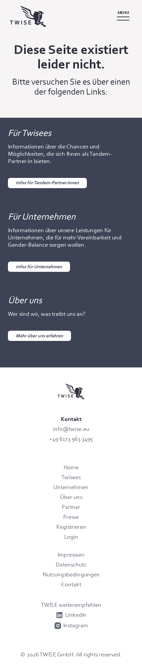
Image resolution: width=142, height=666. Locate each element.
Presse (71, 516)
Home (71, 467)
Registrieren (71, 526)
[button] (123, 16)
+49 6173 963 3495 (71, 438)
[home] (52, 16)
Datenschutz (71, 564)
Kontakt (71, 584)
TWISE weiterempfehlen (71, 604)
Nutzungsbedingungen (71, 574)
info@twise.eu (71, 429)
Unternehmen (71, 487)
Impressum (71, 554)
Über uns (71, 497)
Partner (71, 507)
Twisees (71, 477)
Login (71, 536)
